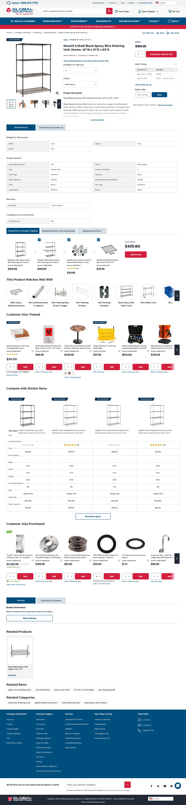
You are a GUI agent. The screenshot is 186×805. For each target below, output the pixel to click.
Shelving (37, 32)
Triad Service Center (73, 738)
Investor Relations (13, 733)
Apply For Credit (42, 743)
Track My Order (42, 733)
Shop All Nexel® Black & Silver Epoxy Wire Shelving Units (86, 60)
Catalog (131, 3)
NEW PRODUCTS (103, 21)
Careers (9, 724)
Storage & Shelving (22, 32)
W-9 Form (40, 757)
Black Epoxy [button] (70, 84)
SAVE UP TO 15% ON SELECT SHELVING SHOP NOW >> (93, 27)
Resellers (68, 729)
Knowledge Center (145, 3)
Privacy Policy (106, 790)
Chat (122, 3)
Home (9, 32)
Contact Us (112, 3)
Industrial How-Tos (102, 738)
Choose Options (50, 250)
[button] (166, 3)
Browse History (98, 3)
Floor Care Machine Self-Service (48, 771)
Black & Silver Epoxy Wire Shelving (73, 32)
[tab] (21, 127)
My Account (40, 724)
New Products (100, 729)
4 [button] (65, 70)
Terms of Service (119, 790)
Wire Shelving (50, 32)
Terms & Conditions (88, 802)
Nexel (66, 39)
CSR (8, 738)
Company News (12, 729)
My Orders (40, 729)
